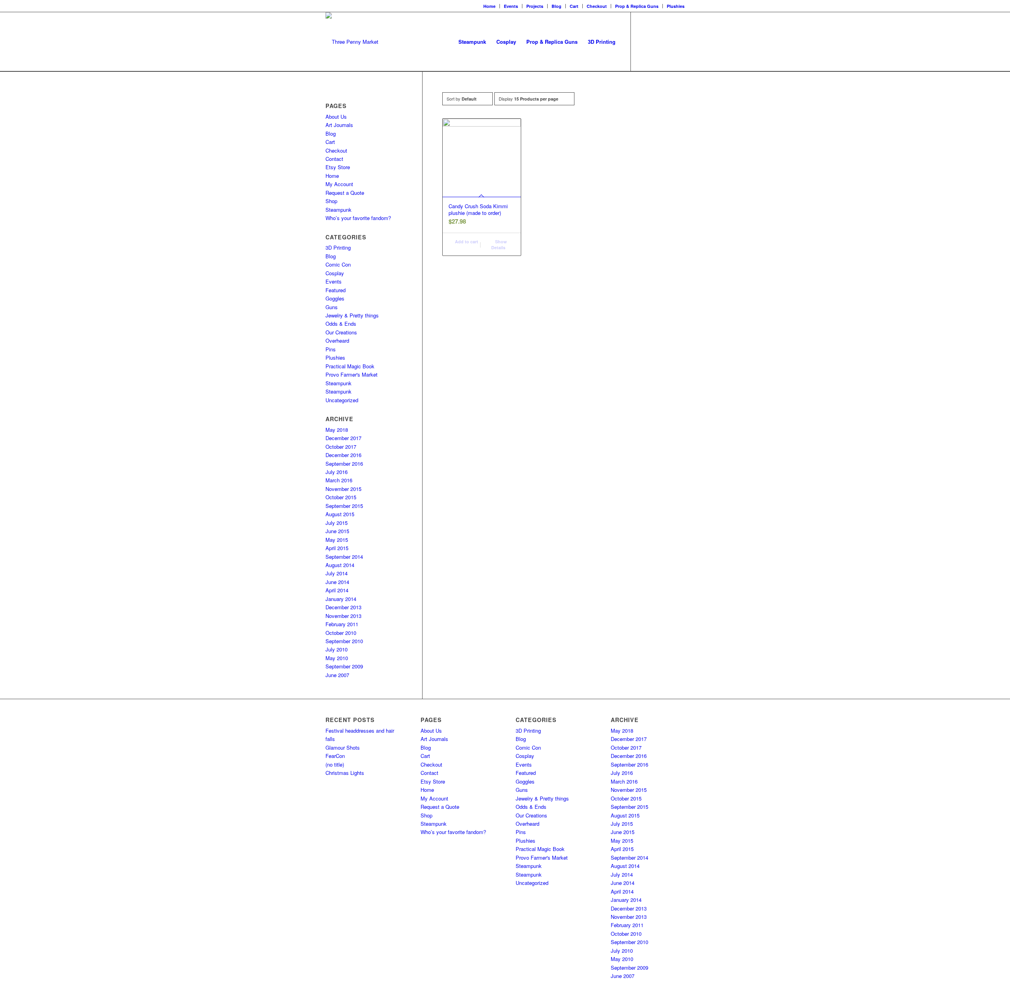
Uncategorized (341, 400)
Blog (556, 6)
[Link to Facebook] (643, 41)
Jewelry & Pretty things (352, 315)
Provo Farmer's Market (351, 374)
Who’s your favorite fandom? (358, 218)
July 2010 (336, 649)
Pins (330, 349)
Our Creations (341, 332)
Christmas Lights (344, 772)
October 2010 (340, 632)
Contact (334, 158)
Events (511, 6)
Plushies (676, 6)
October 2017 (340, 446)
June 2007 (337, 675)
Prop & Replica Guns (636, 6)
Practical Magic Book (349, 366)
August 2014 (339, 565)
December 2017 (343, 438)
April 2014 (336, 590)
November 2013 (343, 616)
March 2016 (338, 480)
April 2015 (336, 548)
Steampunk (338, 209)
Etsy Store (337, 167)
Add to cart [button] (466, 241)
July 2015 (336, 522)
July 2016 (336, 472)
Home (489, 6)
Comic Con (338, 264)
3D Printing (338, 247)
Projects (534, 6)
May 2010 (336, 658)
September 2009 (344, 666)
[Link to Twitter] (667, 41)
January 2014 (340, 599)
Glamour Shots (342, 747)
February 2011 (341, 624)
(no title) (334, 764)
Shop (331, 201)
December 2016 (343, 455)
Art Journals (339, 125)
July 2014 (336, 573)
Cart (574, 6)
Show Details (499, 244)
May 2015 (336, 539)
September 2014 (344, 556)
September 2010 (344, 641)
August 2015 (339, 514)
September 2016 (344, 463)
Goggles (334, 298)
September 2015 (344, 505)
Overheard (337, 340)
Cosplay (334, 273)
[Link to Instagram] (655, 41)
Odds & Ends (340, 323)
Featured (335, 290)
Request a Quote (344, 192)
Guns (331, 307)
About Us (336, 116)
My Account (339, 184)
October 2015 (340, 497)
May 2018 (336, 429)
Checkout (597, 6)
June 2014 (337, 582)
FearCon (335, 756)
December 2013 (343, 607)
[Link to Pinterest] (679, 41)
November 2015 (343, 489)
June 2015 (337, 531)
